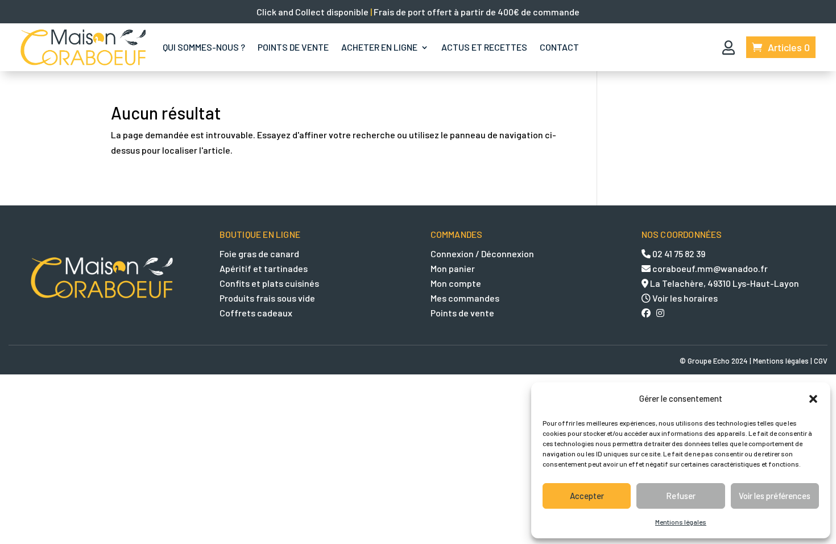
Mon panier (453, 268)
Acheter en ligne (379, 47)
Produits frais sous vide (267, 297)
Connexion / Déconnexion (482, 253)
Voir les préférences (774, 496)
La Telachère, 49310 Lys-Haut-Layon (723, 283)
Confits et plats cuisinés (269, 283)
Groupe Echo (709, 360)
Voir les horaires (685, 297)
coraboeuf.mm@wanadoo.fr (709, 268)
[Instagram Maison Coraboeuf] (660, 312)
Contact (559, 47)
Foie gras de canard (259, 253)
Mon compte (456, 283)
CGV (820, 360)
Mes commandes (465, 297)
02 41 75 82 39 (678, 253)
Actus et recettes (484, 47)
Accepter (587, 496)
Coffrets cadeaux (256, 312)
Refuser (681, 496)
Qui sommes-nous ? (204, 47)
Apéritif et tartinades (264, 268)
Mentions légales (680, 522)
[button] (813, 398)
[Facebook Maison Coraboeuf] (649, 312)
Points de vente (293, 47)
